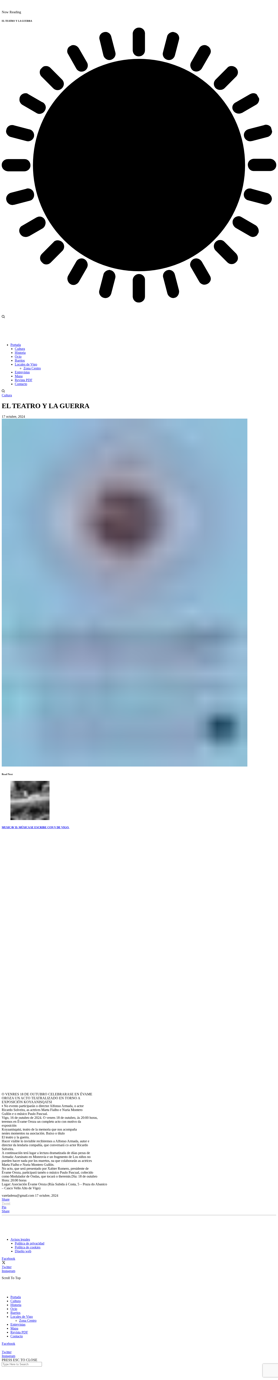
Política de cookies (27, 1247)
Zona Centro (27, 1320)
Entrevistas (17, 1324)
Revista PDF (19, 1332)
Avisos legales (20, 1239)
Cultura (7, 395)
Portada (15, 1297)
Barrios (15, 1313)
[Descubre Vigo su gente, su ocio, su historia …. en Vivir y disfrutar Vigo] (34, 8)
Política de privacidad (29, 1243)
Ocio (13, 1309)
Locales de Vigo (21, 1316)
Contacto (16, 1336)
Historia (15, 1305)
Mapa (14, 1328)
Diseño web (23, 1251)
